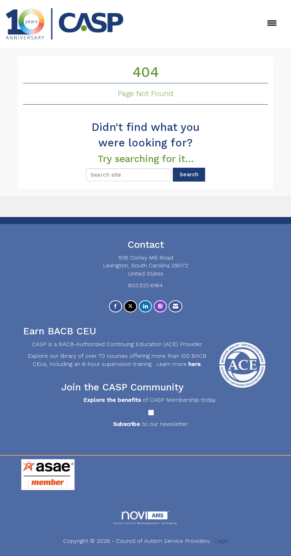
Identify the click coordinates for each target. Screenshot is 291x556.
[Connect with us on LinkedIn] (145, 306)
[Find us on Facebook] (115, 306)
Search (189, 174)
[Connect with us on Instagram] (160, 306)
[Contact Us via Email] (175, 306)
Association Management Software (145, 523)
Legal (221, 541)
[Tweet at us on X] (130, 306)
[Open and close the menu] (203, 23)
